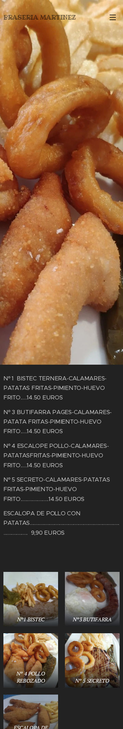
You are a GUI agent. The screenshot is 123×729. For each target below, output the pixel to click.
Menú (113, 17)
